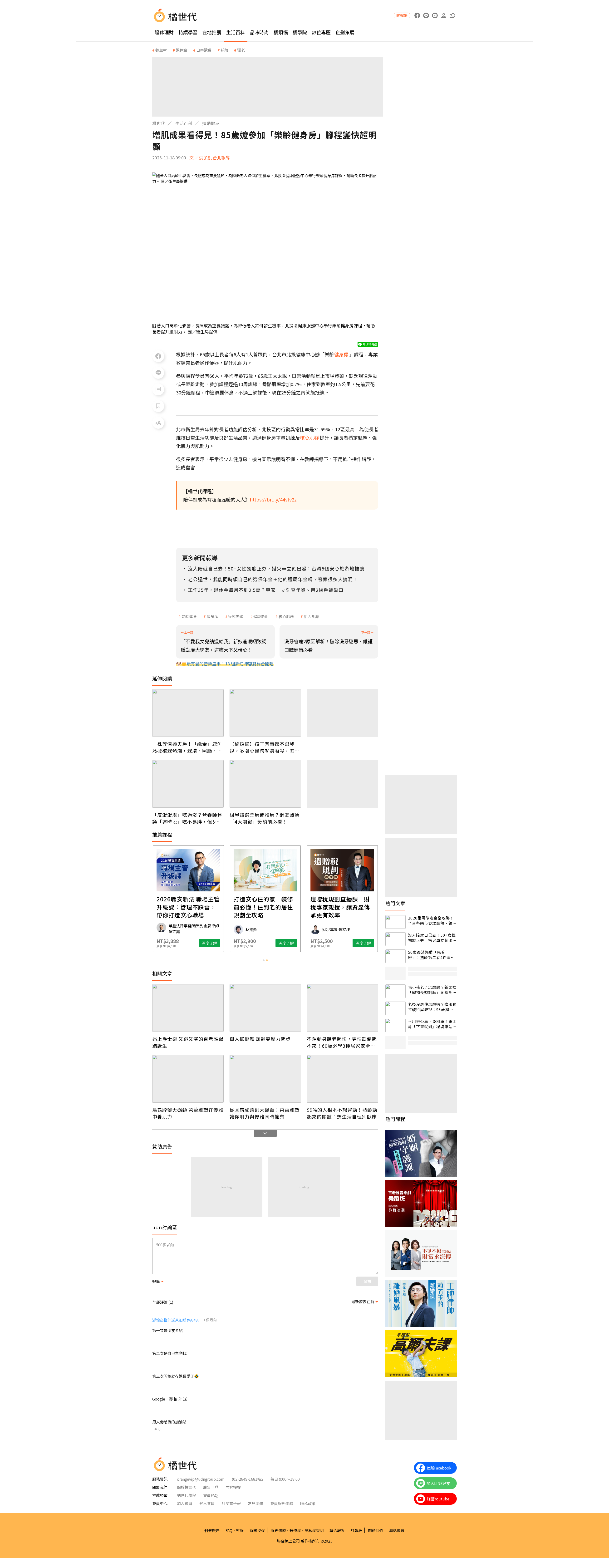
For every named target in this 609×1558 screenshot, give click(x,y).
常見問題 (255, 1503)
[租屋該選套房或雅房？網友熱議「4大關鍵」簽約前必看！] (265, 784)
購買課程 (402, 15)
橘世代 (158, 123)
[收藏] (158, 406)
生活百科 (235, 32)
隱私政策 (307, 1503)
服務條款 (278, 1530)
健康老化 (261, 616)
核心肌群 (286, 616)
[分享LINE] (158, 373)
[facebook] (417, 15)
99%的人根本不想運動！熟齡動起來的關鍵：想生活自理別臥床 (342, 1113)
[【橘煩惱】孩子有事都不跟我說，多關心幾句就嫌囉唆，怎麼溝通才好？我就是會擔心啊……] (265, 713)
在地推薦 (211, 32)
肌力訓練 (311, 616)
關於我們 (375, 1530)
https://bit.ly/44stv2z (273, 499)
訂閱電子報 (231, 1503)
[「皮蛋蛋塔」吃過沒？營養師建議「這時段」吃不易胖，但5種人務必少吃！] (188, 784)
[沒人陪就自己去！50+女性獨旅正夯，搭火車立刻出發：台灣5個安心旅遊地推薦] (395, 939)
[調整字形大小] (158, 423)
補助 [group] (224, 50)
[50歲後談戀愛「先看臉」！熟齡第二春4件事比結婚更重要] (395, 956)
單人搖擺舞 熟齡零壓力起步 (260, 1038)
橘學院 (300, 32)
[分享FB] (158, 356)
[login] (443, 15)
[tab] (264, 960)
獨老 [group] (241, 50)
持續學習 (187, 32)
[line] (426, 15)
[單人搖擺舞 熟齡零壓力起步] (265, 1008)
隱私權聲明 (314, 1530)
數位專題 (321, 32)
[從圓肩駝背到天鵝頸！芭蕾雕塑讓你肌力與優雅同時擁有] (265, 1079)
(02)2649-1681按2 (247, 1479)
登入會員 (207, 1503)
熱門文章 (395, 903)
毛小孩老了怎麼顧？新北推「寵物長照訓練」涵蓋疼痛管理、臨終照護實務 (432, 989)
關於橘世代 (186, 1487)
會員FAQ (210, 1495)
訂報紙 (356, 1530)
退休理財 (164, 32)
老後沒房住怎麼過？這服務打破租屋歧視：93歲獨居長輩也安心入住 (432, 1007)
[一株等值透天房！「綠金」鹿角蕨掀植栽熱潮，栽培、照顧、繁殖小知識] (188, 713)
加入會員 (184, 1503)
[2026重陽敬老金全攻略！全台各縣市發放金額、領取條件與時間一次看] (395, 922)
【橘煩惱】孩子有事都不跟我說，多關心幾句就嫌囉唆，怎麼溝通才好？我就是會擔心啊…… (265, 747)
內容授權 (233, 1487)
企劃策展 (344, 32)
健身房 (212, 616)
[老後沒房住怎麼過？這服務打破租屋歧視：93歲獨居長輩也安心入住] (395, 1008)
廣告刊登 (210, 1487)
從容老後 (235, 616)
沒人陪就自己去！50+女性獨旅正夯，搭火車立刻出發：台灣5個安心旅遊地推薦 (432, 937)
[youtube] (434, 15)
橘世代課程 (186, 1495)
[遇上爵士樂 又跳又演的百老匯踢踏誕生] (188, 1008)
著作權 (295, 1530)
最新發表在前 (362, 1301)
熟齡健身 (189, 616)
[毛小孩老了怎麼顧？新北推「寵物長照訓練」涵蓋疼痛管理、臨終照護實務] (395, 991)
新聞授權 (257, 1530)
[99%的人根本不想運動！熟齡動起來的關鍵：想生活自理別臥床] (342, 1079)
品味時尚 (259, 32)
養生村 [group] (161, 50)
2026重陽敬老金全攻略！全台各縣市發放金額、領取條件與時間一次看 (432, 920)
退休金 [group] (181, 50)
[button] (452, 15)
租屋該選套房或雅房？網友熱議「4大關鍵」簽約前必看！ (265, 818)
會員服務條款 (281, 1503)
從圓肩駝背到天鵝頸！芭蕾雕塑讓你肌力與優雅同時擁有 (265, 1113)
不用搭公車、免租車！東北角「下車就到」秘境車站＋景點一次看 (432, 1024)
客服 (240, 1530)
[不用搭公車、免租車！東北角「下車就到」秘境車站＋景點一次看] (395, 1025)
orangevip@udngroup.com (201, 1479)
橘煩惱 (281, 32)
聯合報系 (337, 1530)
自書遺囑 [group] (203, 50)
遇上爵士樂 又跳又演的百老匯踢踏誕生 (187, 1042)
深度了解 (209, 943)
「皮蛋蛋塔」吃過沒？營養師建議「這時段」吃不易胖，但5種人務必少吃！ (187, 818)
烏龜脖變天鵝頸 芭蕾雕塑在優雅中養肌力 (187, 1113)
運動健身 (210, 123)
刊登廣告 (212, 1530)
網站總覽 (396, 1530)
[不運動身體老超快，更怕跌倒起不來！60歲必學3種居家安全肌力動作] (342, 1008)
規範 (156, 1281)
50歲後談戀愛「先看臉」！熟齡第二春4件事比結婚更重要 (431, 954)
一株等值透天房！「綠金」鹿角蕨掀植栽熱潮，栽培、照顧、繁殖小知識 (187, 747)
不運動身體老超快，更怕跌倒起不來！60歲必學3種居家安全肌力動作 (342, 1042)
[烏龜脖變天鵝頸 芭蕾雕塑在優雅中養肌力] (188, 1079)
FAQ (229, 1530)
